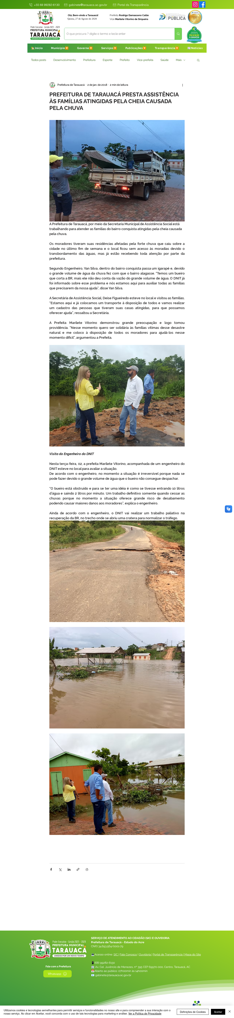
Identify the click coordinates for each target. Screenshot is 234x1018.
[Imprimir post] (87, 869)
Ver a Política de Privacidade (144, 1013)
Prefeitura (89, 60)
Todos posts (38, 60)
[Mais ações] (182, 85)
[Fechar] (229, 1011)
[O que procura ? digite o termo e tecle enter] (178, 34)
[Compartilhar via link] (78, 869)
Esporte (107, 60)
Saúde (165, 60)
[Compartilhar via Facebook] (51, 869)
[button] (60, 48)
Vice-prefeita (145, 60)
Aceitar (218, 1012)
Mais (179, 60)
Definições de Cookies (193, 1012)
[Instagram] (195, 4)
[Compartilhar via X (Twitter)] (60, 869)
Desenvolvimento (64, 60)
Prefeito (125, 60)
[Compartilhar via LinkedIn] (69, 869)
